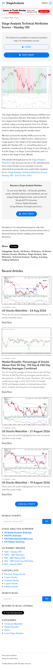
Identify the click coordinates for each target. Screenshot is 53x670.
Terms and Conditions (9, 655)
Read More (7, 322)
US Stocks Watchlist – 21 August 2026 (26, 431)
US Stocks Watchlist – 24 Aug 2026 (24, 310)
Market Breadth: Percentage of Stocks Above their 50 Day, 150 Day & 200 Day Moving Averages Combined (26, 365)
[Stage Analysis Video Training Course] (26, 11)
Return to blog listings (17, 606)
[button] (13, 3)
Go (46, 521)
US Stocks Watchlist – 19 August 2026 (26, 482)
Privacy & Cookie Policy (10, 658)
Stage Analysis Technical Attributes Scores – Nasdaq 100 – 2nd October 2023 (25, 174)
